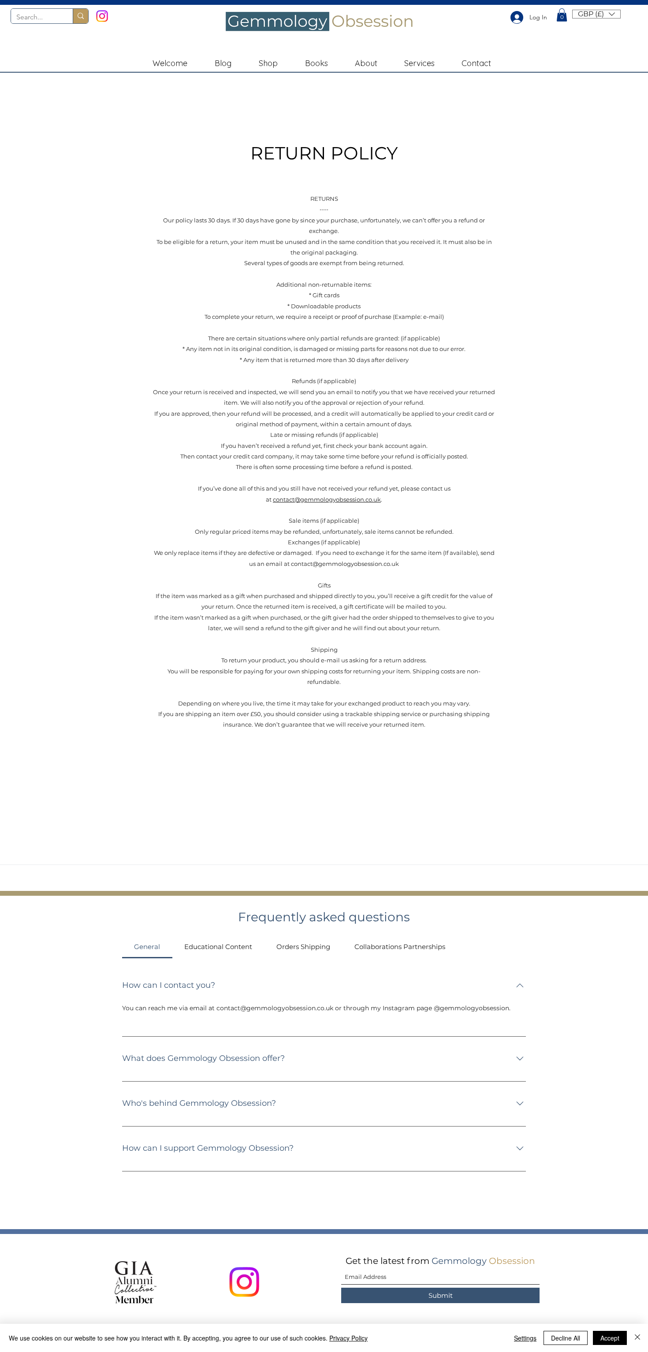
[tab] (147, 946)
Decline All (565, 1338)
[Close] (637, 1338)
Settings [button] (525, 1338)
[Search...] (80, 16)
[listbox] (596, 14)
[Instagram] (102, 16)
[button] (561, 15)
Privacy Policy (348, 1338)
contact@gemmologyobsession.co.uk (327, 499)
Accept (609, 1338)
